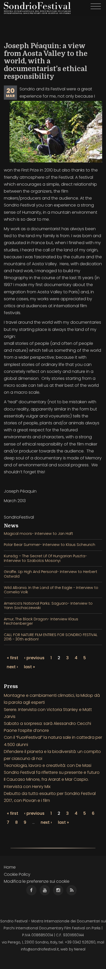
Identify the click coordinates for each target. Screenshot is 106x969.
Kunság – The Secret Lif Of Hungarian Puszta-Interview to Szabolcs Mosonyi (45, 558)
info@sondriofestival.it (40, 949)
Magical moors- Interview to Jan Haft (38, 533)
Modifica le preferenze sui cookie (36, 881)
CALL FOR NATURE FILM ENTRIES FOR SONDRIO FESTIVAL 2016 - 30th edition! (51, 637)
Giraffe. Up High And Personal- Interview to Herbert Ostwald (50, 574)
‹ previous (34, 658)
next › (12, 667)
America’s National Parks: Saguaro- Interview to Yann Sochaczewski (48, 605)
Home (10, 867)
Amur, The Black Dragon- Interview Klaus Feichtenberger (41, 621)
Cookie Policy (17, 874)
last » (29, 667)
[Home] (37, 8)
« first (12, 658)
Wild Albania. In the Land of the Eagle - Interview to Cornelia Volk (51, 590)
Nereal (79, 949)
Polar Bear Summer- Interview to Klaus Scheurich (49, 544)
